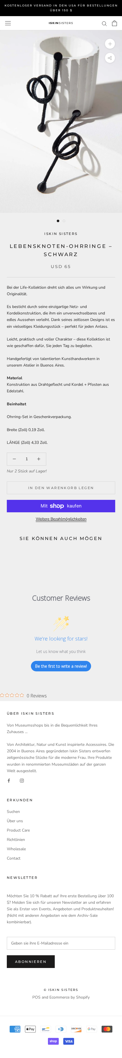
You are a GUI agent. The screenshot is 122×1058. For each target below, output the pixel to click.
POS (36, 997)
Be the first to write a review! (61, 666)
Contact (13, 858)
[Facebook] (9, 780)
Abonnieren (31, 962)
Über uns (15, 821)
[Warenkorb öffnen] (114, 23)
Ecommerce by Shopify (69, 997)
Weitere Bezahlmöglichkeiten (61, 519)
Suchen (13, 811)
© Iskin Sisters (61, 990)
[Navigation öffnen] (8, 23)
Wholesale (16, 849)
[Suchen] (104, 23)
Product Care (18, 830)
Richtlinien (16, 839)
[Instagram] (22, 780)
